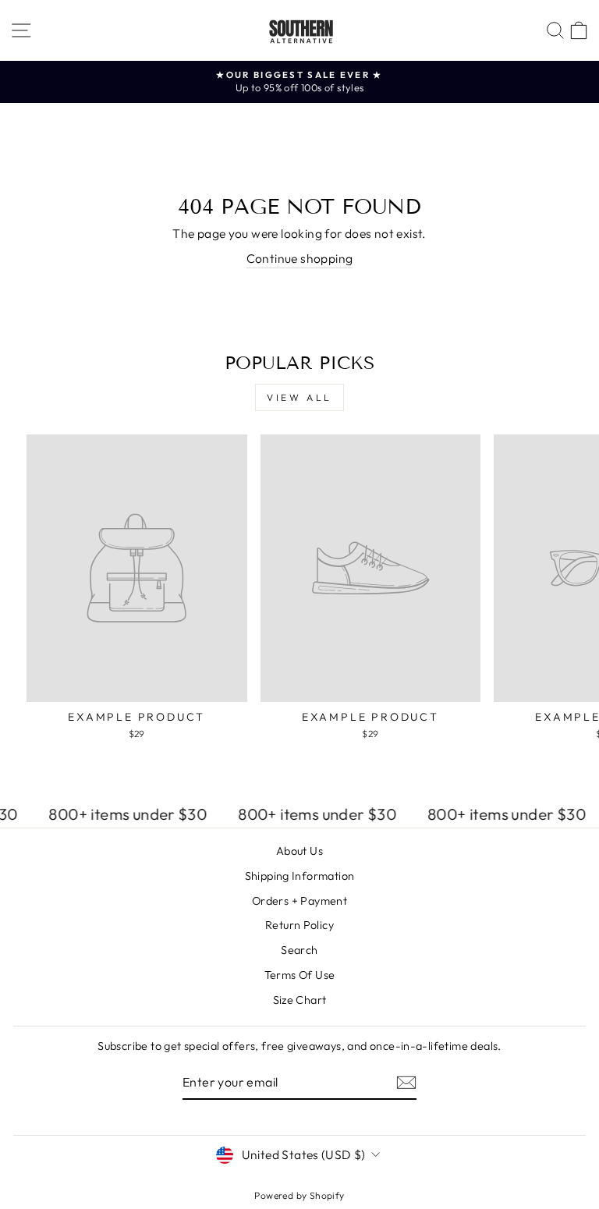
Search (299, 950)
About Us (299, 851)
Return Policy (299, 925)
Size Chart (300, 1000)
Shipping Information (300, 876)
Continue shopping (299, 258)
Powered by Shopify (299, 1195)
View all (299, 397)
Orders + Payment (299, 901)
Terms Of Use (299, 975)
